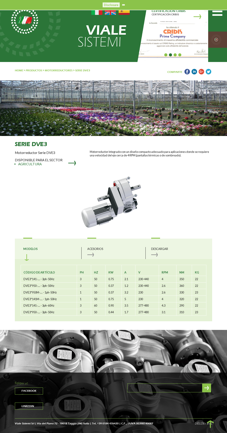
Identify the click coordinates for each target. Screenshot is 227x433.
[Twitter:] (208, 73)
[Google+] (201, 73)
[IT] (96, 10)
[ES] (124, 10)
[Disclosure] (123, 4)
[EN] (110, 10)
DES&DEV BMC (203, 423)
